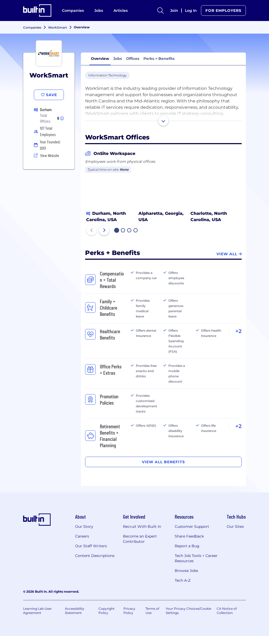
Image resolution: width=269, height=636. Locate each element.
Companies (73, 10)
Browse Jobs (186, 570)
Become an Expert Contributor (140, 539)
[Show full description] (163, 121)
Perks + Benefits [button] (158, 58)
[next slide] (104, 230)
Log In (191, 10)
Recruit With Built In (142, 526)
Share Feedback (189, 536)
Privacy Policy (129, 611)
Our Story (84, 526)
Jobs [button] (117, 58)
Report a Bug (187, 546)
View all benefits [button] (163, 462)
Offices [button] (132, 58)
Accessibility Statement (74, 611)
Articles (120, 10)
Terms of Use (152, 611)
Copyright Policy (107, 611)
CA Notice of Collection (227, 611)
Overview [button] (100, 58)
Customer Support (192, 526)
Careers (82, 536)
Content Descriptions (95, 555)
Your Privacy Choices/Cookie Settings (188, 611)
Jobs (98, 10)
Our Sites (235, 526)
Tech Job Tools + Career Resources (196, 558)
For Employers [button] (223, 10)
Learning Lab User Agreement (37, 611)
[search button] (160, 10)
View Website (49, 155)
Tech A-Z (182, 580)
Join (174, 10)
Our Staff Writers (91, 546)
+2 (238, 331)
